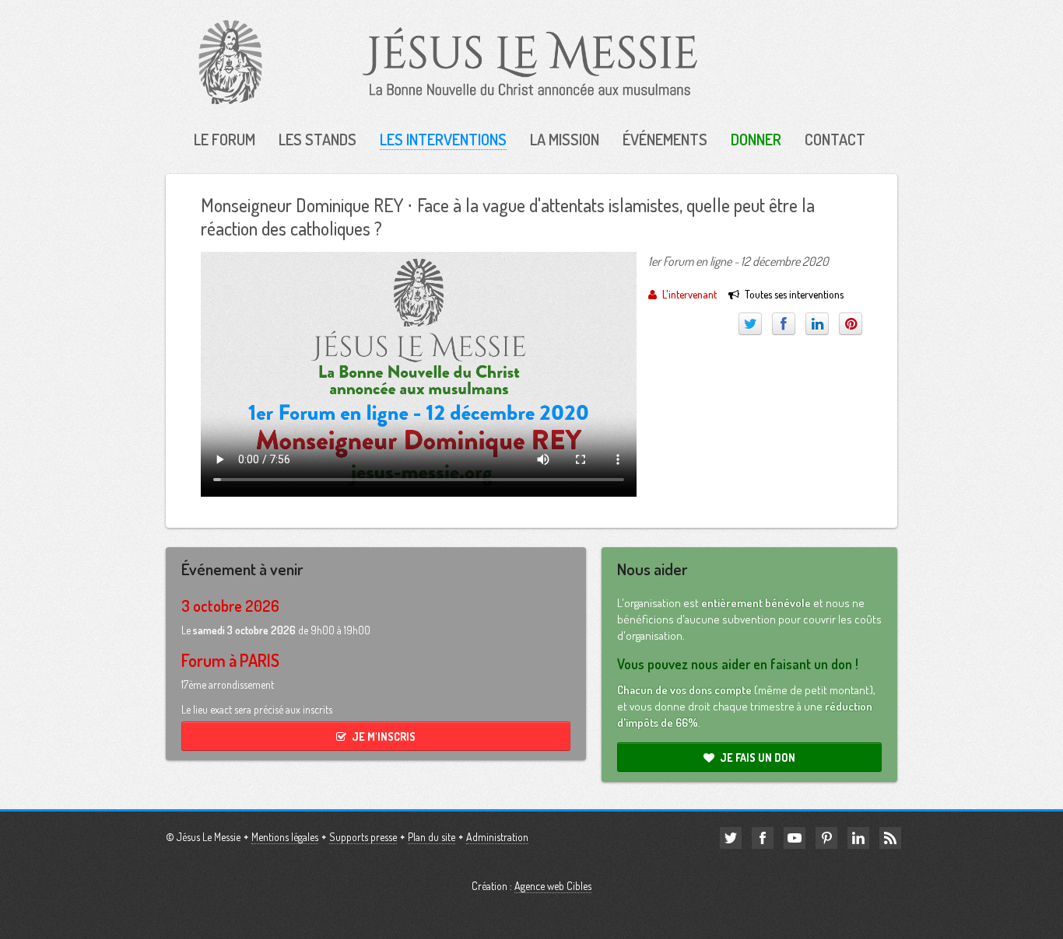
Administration (497, 836)
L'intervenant (689, 294)
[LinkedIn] (817, 323)
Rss (890, 838)
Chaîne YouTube (794, 838)
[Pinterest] (850, 323)
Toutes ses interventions (794, 294)
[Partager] (783, 323)
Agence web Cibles (552, 885)
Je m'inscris (384, 736)
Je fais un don (757, 757)
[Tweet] (750, 323)
